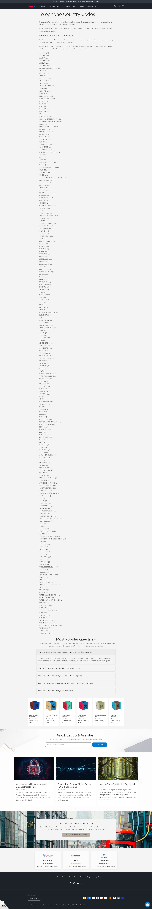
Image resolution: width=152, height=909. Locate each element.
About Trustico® (70, 877)
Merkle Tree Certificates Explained (117, 784)
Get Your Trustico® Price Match (76, 835)
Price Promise (81, 877)
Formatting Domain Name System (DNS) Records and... (75, 785)
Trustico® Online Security (38, 904)
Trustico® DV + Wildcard (82, 715)
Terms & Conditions (61, 904)
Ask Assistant (99, 744)
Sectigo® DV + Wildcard (115, 715)
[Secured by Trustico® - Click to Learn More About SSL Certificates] (4, 904)
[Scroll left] (12, 781)
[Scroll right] (140, 781)
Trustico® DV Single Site (51, 715)
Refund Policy (84, 904)
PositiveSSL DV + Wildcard (67, 715)
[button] (43, 6)
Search (50, 877)
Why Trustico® (58, 877)
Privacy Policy (50, 904)
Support (89, 877)
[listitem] (76, 656)
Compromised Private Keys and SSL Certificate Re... (32, 785)
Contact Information (73, 904)
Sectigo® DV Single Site (100, 715)
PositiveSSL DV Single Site (33, 715)
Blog (95, 877)
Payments (101, 877)
